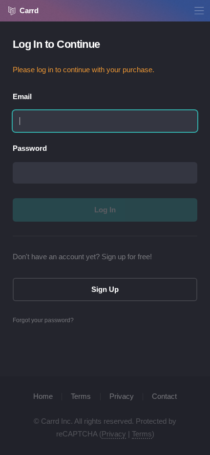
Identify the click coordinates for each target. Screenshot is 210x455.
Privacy (121, 396)
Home (43, 396)
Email (22, 97)
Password (30, 148)
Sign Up (105, 289)
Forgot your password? (43, 320)
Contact (164, 396)
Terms (81, 396)
